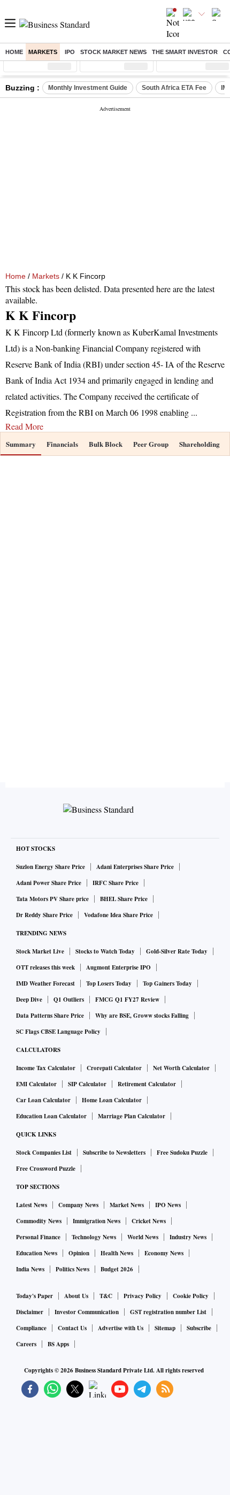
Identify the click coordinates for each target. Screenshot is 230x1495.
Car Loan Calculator (43, 1100)
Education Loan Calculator (51, 1116)
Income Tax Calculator (45, 1068)
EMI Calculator (36, 1084)
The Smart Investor (185, 52)
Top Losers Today (109, 983)
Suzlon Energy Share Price (50, 867)
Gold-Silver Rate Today (177, 951)
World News (142, 1237)
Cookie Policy (191, 1296)
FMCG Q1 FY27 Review (127, 999)
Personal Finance (38, 1237)
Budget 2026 (117, 1269)
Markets (42, 52)
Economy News (163, 1253)
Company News (78, 1205)
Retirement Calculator (147, 1084)
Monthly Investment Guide (87, 87)
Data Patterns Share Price (50, 1015)
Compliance (31, 1328)
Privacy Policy (143, 1296)
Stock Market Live (40, 951)
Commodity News (39, 1221)
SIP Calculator (87, 1084)
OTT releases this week (45, 967)
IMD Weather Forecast (45, 983)
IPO (70, 52)
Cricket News (149, 1221)
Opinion (78, 1253)
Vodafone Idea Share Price (118, 915)
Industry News (188, 1237)
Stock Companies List (44, 1152)
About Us (76, 1296)
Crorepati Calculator (114, 1068)
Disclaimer (29, 1312)
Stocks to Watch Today (105, 951)
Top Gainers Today (167, 983)
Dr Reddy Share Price (44, 915)
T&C (105, 1296)
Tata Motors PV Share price (52, 899)
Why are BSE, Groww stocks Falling (142, 1015)
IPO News (168, 1205)
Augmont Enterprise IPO (118, 967)
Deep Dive (29, 999)
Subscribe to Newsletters (114, 1152)
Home (14, 52)
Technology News (94, 1237)
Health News (117, 1253)
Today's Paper (34, 1296)
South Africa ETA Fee (174, 87)
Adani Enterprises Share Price (135, 867)
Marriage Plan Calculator (131, 1116)
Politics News (72, 1269)
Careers (26, 1344)
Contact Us (72, 1328)
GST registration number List (168, 1312)
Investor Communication (87, 1312)
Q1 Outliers (68, 999)
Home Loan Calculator (112, 1100)
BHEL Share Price (124, 899)
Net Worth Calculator (181, 1068)
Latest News (31, 1205)
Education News (36, 1253)
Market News (127, 1205)
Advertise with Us (120, 1328)
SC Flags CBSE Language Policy (58, 1031)
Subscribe (199, 1328)
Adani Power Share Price (48, 883)
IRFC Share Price (116, 883)
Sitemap (165, 1328)
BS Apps (58, 1344)
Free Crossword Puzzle (45, 1168)
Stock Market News (113, 52)
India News (30, 1269)
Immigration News (96, 1221)
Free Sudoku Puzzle (182, 1152)
